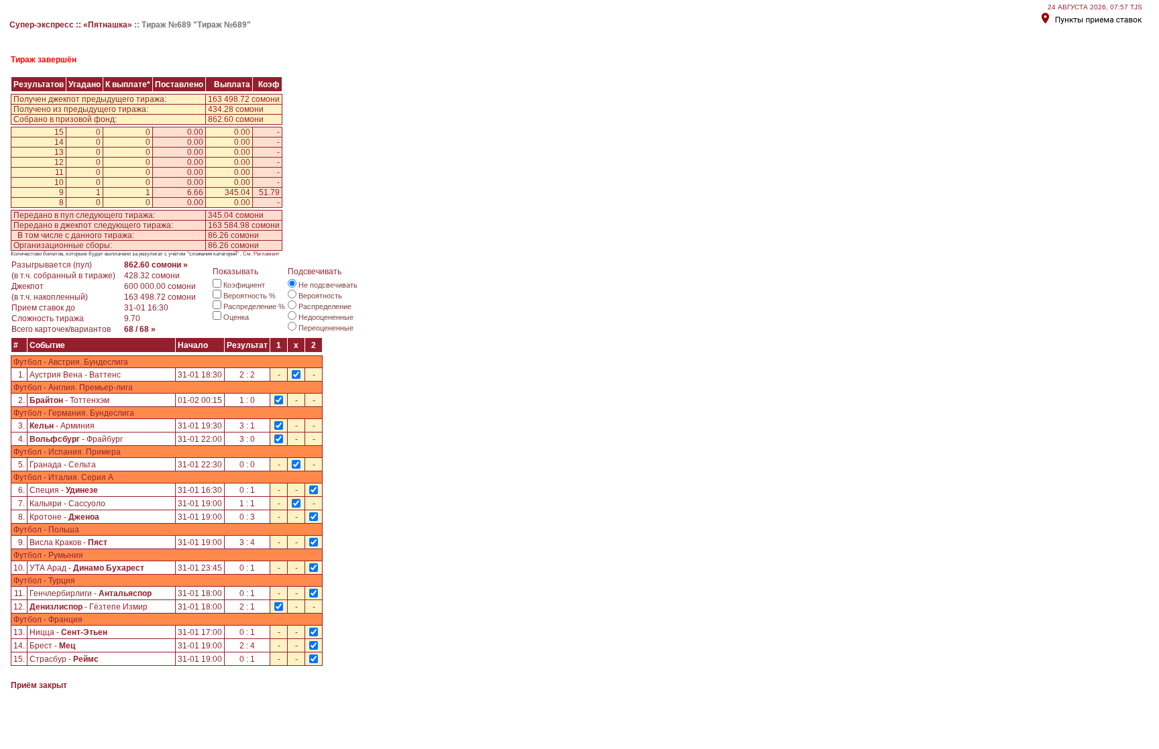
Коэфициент (244, 285)
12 (59, 162)
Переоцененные (325, 328)
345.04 (237, 192)
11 (59, 172)
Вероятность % (249, 296)
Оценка (236, 317)
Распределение (324, 306)
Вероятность (320, 296)
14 (59, 142)
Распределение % (254, 306)
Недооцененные (325, 317)
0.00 (195, 132)
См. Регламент (261, 254)
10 (59, 182)
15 (59, 132)
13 (59, 152)
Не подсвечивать (327, 285)
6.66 (195, 192)
